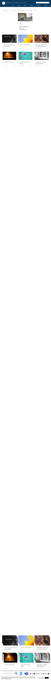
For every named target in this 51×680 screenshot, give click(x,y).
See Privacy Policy (8, 678)
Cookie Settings (40, 677)
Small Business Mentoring (21, 10)
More (35, 10)
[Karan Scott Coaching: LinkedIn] (48, 673)
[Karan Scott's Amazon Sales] (36, 673)
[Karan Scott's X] (41, 673)
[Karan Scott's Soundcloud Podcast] (32, 673)
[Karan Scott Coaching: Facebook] (39, 673)
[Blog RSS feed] (3, 32)
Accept (47, 677)
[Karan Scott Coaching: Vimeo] (38, 673)
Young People (29, 10)
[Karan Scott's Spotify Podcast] (30, 673)
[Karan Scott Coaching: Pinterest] (45, 673)
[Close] (49, 677)
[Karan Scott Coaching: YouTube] (43, 673)
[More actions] (31, 23)
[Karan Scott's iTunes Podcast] (34, 673)
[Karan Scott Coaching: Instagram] (47, 673)
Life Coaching (13, 10)
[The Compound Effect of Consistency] (25, 17)
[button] (46, 10)
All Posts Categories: (5, 10)
